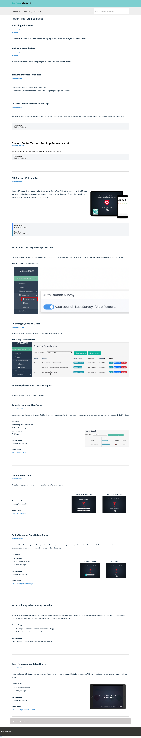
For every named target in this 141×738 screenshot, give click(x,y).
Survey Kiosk (37, 12)
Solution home (16, 12)
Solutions (8, 731)
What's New (26, 12)
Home (2, 731)
